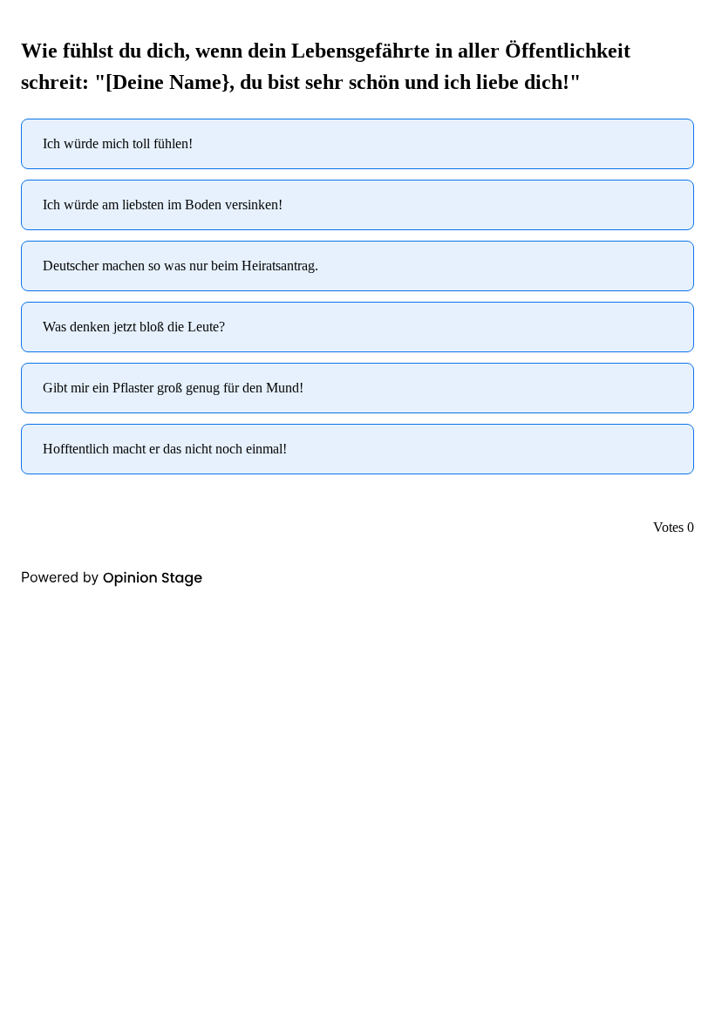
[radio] (357, 144)
